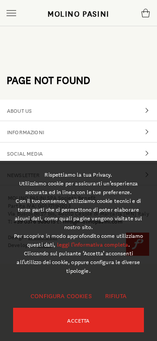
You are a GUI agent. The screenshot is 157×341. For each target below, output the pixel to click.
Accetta (78, 320)
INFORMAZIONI (25, 131)
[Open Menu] (11, 13)
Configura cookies (61, 295)
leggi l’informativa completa (92, 244)
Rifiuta (115, 295)
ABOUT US (19, 110)
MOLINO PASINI (78, 13)
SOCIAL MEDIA (25, 153)
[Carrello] (145, 13)
